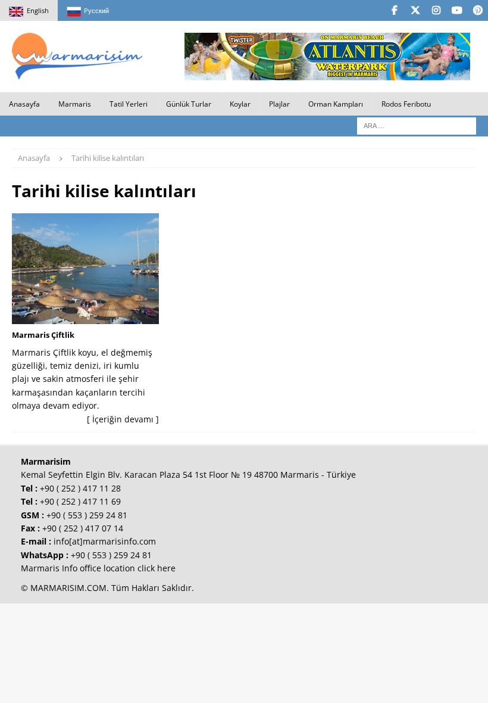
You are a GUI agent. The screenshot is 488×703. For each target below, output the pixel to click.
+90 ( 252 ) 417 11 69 (80, 501)
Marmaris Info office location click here (98, 568)
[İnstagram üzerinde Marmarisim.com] (436, 10)
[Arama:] (416, 124)
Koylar (240, 104)
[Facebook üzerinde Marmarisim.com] (394, 10)
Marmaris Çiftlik (43, 334)
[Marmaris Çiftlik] (85, 268)
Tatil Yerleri (129, 104)
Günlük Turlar (188, 104)
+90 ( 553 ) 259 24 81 (86, 515)
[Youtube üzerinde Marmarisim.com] (456, 10)
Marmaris (74, 104)
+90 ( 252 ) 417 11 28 (80, 488)
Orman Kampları (335, 104)
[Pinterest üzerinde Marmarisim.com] (477, 10)
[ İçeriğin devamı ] (123, 419)
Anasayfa (24, 104)
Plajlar (279, 104)
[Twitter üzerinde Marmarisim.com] (415, 10)
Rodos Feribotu (406, 104)
